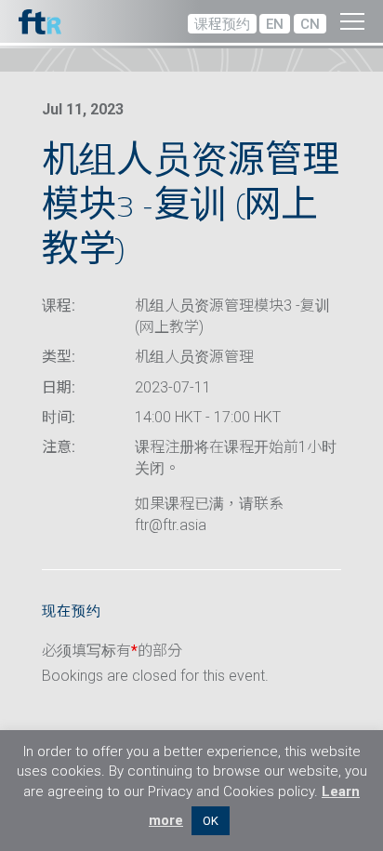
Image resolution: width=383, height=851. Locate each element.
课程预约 (222, 24)
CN (310, 24)
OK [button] (210, 821)
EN (275, 24)
